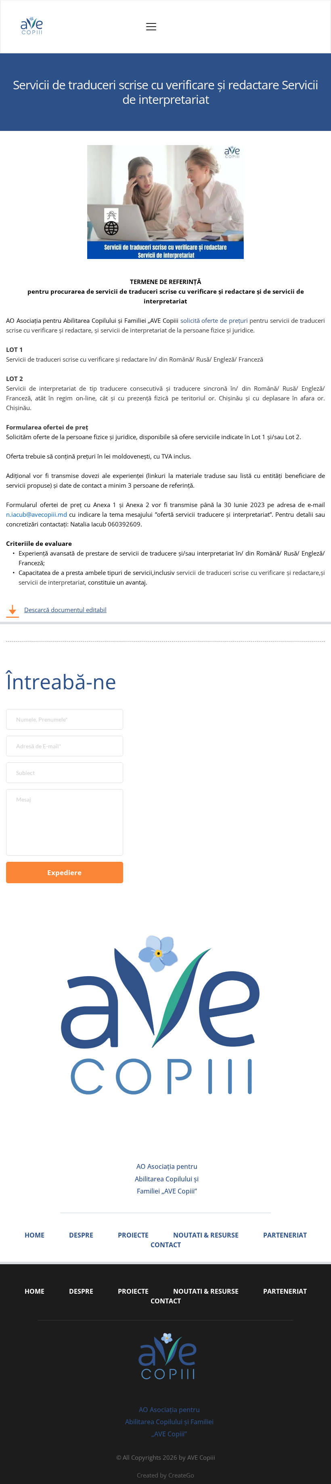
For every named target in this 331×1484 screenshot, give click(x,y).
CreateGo (181, 1475)
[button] (151, 26)
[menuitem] (34, 1235)
